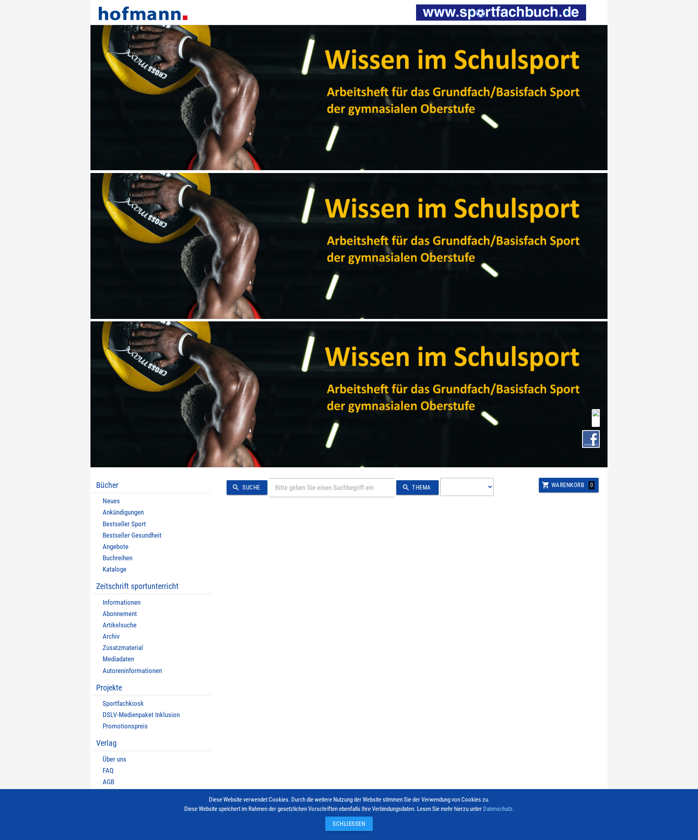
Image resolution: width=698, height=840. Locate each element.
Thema (416, 487)
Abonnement (120, 614)
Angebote (115, 547)
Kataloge (114, 569)
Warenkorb (567, 485)
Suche (246, 487)
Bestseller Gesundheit (132, 535)
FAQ (108, 771)
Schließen (347, 823)
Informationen (122, 602)
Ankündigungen (123, 512)
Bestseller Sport (124, 524)
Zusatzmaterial (123, 648)
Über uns (114, 759)
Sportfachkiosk (123, 703)
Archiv (111, 636)
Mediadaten (118, 659)
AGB (108, 782)
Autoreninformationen (132, 671)
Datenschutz (498, 809)
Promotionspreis (125, 726)
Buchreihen (117, 558)
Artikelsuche (120, 625)
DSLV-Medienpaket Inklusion (141, 715)
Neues (111, 501)
